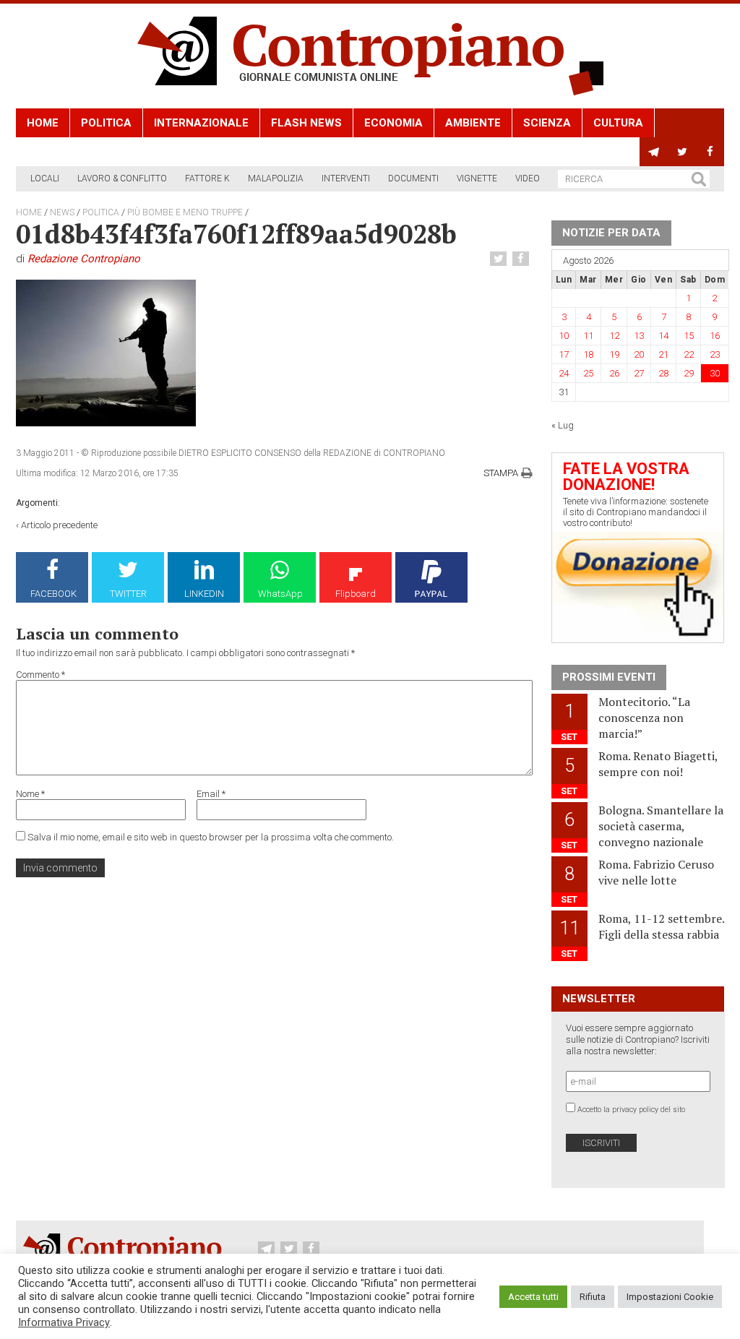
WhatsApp (280, 593)
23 (715, 354)
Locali (44, 178)
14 (663, 335)
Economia (393, 122)
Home (43, 122)
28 (663, 373)
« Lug (562, 425)
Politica (106, 122)
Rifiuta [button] (593, 1296)
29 (689, 373)
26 (614, 373)
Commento (40, 674)
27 (639, 373)
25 (588, 373)
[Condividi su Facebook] (522, 259)
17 (564, 354)
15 (689, 335)
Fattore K (207, 178)
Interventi (346, 178)
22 (689, 354)
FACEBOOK (53, 593)
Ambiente (473, 122)
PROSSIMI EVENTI (608, 677)
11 (588, 335)
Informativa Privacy (64, 1322)
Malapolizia (276, 178)
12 (614, 335)
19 (614, 354)
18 (588, 354)
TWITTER (128, 593)
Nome (30, 793)
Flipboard (355, 593)
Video (527, 178)
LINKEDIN (204, 593)
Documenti (413, 178)
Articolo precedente (59, 525)
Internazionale (201, 122)
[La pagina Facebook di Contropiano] (710, 151)
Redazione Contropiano (83, 258)
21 (663, 354)
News (62, 212)
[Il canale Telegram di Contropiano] (654, 151)
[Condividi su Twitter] (500, 259)
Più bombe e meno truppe (185, 212)
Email (211, 793)
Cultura (618, 122)
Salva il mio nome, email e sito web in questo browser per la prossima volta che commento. (210, 837)
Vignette (477, 178)
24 (564, 373)
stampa (500, 473)
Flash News (306, 122)
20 (639, 354)
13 (639, 335)
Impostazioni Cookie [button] (670, 1296)
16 (715, 335)
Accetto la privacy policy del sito (631, 1109)
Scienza (547, 122)
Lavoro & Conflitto (122, 178)
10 (564, 335)
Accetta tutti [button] (533, 1296)
